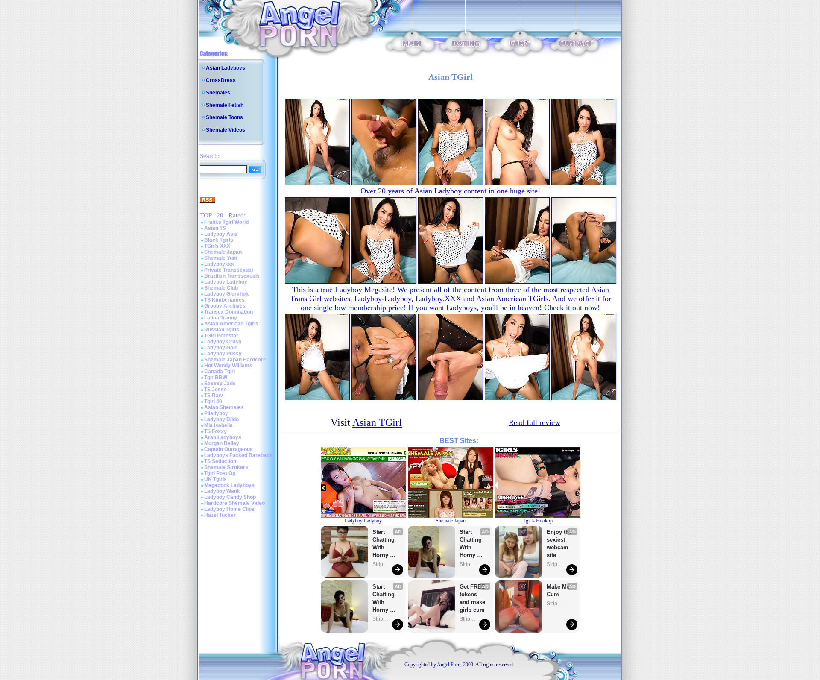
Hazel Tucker (220, 515)
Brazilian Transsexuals (232, 276)
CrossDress (221, 80)
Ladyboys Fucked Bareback (238, 455)
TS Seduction (220, 461)
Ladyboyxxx (219, 264)
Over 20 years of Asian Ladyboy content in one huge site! (450, 191)
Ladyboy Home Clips (229, 509)
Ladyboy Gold (220, 348)
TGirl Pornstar (221, 336)
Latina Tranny (220, 318)
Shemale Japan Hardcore (235, 360)
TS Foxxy (215, 431)
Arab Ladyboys (222, 437)
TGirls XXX (217, 246)
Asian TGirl (377, 422)
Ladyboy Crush (222, 342)
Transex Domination (228, 312)
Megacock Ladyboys (229, 485)
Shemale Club (221, 288)
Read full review (534, 422)
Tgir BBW (215, 378)
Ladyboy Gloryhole (227, 294)
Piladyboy (216, 413)
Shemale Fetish (224, 105)
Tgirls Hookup (538, 521)
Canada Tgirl (219, 372)
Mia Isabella (218, 425)
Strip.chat (381, 564)
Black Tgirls (218, 240)
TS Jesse (215, 390)
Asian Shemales (224, 407)
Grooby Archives (225, 306)
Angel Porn (448, 665)
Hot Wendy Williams (228, 366)
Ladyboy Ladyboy (225, 282)
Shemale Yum (220, 258)
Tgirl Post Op (219, 473)
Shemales (218, 93)
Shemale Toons (224, 117)
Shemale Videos (225, 130)
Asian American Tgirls (231, 324)
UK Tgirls (215, 479)
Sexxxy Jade (220, 384)
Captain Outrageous (228, 449)
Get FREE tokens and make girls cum (472, 598)
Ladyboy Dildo (221, 419)
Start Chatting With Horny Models (384, 544)
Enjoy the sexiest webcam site (559, 543)
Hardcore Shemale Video (234, 503)
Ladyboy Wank (222, 491)
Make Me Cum (559, 590)
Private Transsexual (228, 270)
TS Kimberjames (224, 300)
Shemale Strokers (226, 467)
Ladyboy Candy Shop (230, 497)
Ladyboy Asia (220, 234)
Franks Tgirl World (226, 222)
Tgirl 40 (213, 401)
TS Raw (213, 396)
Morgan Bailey (221, 443)
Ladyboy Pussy (223, 354)
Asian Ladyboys (225, 68)
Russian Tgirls (221, 330)
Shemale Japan (223, 252)
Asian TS (215, 228)
